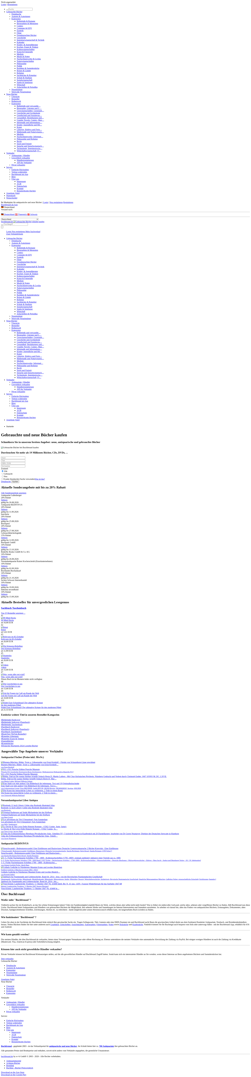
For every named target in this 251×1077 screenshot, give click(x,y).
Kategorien (16, 19)
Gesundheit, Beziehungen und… (30, 118)
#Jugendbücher (7, 741)
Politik (19, 66)
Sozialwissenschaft (24, 80)
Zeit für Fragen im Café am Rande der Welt (19, 696)
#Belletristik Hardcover (10, 720)
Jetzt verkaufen (7, 959)
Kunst (19, 127)
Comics (20, 26)
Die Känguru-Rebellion (11, 648)
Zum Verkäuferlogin (14, 234)
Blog (14, 177)
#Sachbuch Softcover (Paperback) (15, 729)
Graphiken (54, 924)
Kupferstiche (137, 924)
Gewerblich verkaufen (21, 158)
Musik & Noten (23, 56)
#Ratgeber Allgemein (10, 736)
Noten (111, 924)
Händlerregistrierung (25, 160)
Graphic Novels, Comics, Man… (30, 120)
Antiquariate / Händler (21, 155)
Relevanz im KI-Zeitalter (11, 639)
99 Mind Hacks (7, 620)
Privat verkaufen (18, 165)
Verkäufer (10, 153)
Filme (19, 33)
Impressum (21, 181)
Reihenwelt (16, 101)
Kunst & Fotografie (25, 52)
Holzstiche (123, 924)
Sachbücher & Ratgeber (26, 75)
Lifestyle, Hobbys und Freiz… (29, 129)
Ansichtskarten (77, 924)
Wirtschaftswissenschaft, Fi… (29, 151)
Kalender (20, 42)
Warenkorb (10, 195)
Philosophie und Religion (27, 139)
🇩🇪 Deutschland (8, 214)
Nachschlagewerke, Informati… (30, 137)
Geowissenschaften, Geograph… (30, 111)
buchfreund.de (7, 1056)
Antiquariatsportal (13, 1061)
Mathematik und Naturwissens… (30, 132)
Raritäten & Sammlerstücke (28, 68)
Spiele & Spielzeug (25, 82)
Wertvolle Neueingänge (21, 92)
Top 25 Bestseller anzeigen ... (13, 613)
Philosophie (21, 63)
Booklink (10, 1065)
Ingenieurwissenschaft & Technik (30, 40)
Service (9, 167)
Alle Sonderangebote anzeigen (13, 493)
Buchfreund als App (20, 174)
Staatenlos (5, 658)
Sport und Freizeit (24, 144)
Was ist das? (40, 479)
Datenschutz (22, 186)
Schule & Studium (24, 78)
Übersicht (15, 96)
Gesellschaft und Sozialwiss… (29, 115)
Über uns (15, 179)
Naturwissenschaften (25, 61)
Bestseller (15, 99)
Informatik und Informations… (29, 122)
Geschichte (21, 38)
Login (3, 4)
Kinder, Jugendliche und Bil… (29, 125)
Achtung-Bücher (13, 1063)
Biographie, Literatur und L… (29, 108)
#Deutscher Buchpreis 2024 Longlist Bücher (19, 746)
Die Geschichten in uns (10, 686)
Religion (20, 73)
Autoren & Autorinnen (21, 16)
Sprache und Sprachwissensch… (30, 146)
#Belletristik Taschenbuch (11, 724)
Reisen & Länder (24, 71)
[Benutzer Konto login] (2, 227)
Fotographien (101, 924)
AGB (19, 184)
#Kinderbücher (7, 743)
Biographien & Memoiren (27, 23)
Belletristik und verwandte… (29, 106)
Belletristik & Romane (26, 21)
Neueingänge (17, 89)
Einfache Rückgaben (20, 170)
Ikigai (3, 630)
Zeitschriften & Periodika (27, 87)
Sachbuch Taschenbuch (13, 608)
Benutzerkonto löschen (26, 191)
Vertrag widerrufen (19, 172)
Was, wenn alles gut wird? (12, 677)
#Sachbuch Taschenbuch (11, 732)
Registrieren (12, 4)
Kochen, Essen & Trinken (27, 47)
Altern (3, 667)
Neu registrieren (56, 202)
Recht (19, 141)
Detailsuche (16, 14)
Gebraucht (8, 474)
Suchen (15, 482)
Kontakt (20, 188)
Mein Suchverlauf (32, 231)
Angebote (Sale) (13, 193)
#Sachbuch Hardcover (10, 727)
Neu (5, 476)
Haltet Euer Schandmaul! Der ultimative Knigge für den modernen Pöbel (31, 707)
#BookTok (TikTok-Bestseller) (13, 734)
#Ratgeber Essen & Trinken (12, 739)
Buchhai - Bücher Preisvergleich (19, 1068)
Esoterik (20, 30)
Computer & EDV (24, 28)
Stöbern (4, 500)
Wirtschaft (21, 85)
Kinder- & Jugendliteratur (27, 45)
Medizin (20, 54)
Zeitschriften (65, 924)
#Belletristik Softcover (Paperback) (15, 722)
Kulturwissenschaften (26, 49)
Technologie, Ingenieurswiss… (29, 148)
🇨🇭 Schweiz (32, 214)
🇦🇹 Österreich (21, 214)
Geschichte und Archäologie (28, 113)
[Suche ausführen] (2, 224)
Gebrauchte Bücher (14, 12)
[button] (125, 207)
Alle (5, 471)
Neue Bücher (11, 94)
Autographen (90, 924)
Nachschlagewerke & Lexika (29, 59)
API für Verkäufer (24, 162)
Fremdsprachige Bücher (26, 35)
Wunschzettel (11, 198)
